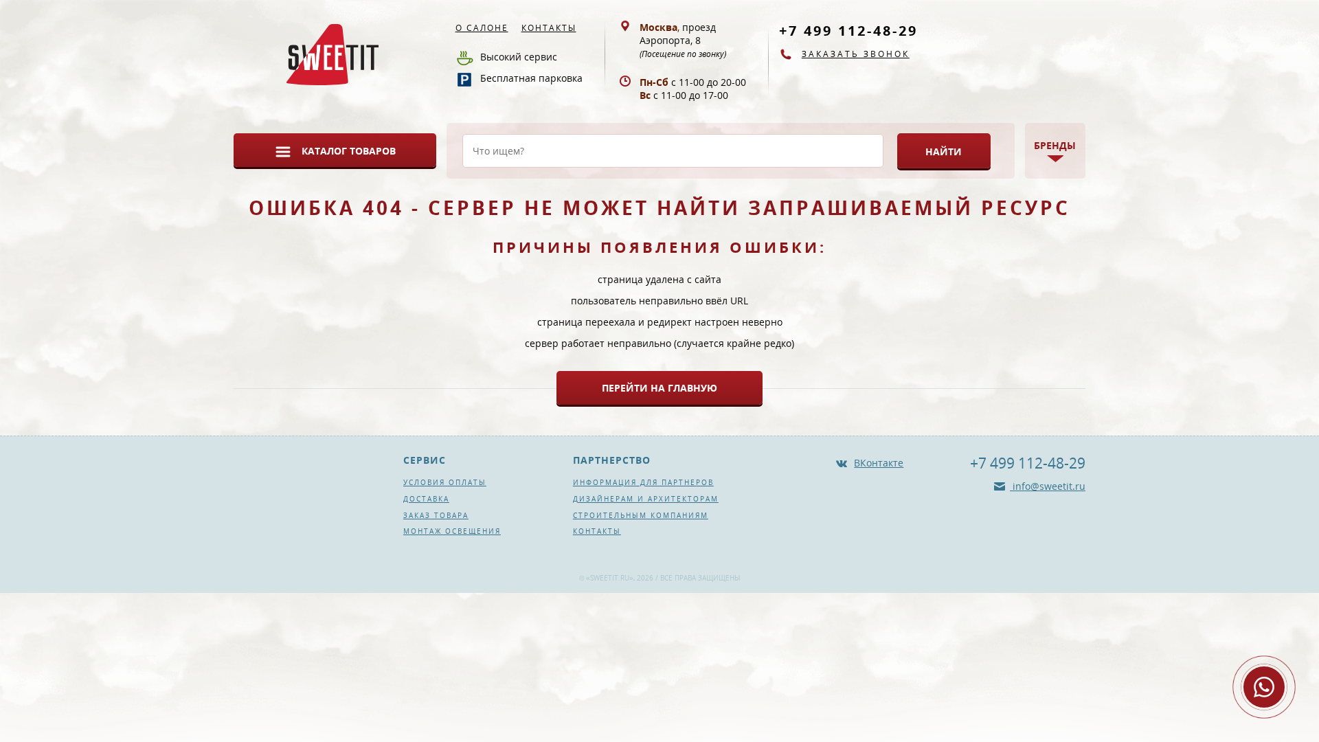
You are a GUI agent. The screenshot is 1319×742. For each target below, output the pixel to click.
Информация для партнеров (643, 482)
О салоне (481, 28)
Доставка (426, 499)
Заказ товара (436, 515)
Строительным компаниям (640, 515)
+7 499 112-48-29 (848, 30)
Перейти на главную (659, 387)
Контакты (548, 28)
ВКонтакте (878, 462)
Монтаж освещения (452, 531)
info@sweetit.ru (1047, 486)
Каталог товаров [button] (349, 150)
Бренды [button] (1055, 145)
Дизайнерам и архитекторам (646, 499)
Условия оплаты (444, 482)
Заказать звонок (856, 54)
